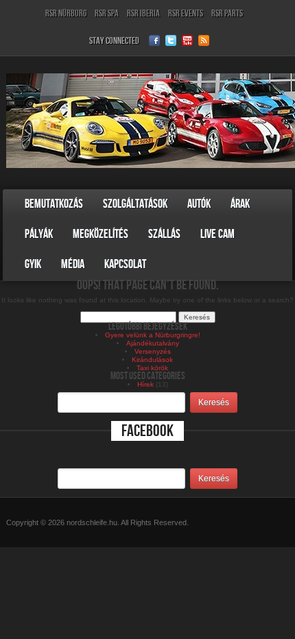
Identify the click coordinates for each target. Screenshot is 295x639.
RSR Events (185, 13)
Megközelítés (100, 234)
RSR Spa (107, 13)
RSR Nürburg (65, 13)
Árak (240, 204)
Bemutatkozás (54, 204)
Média (72, 264)
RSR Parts (227, 13)
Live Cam (217, 234)
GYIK (33, 264)
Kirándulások (152, 359)
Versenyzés (152, 351)
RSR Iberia (143, 13)
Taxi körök (152, 368)
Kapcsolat (125, 264)
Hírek (145, 384)
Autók (199, 204)
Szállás (164, 234)
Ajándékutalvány (152, 343)
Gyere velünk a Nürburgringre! (152, 335)
